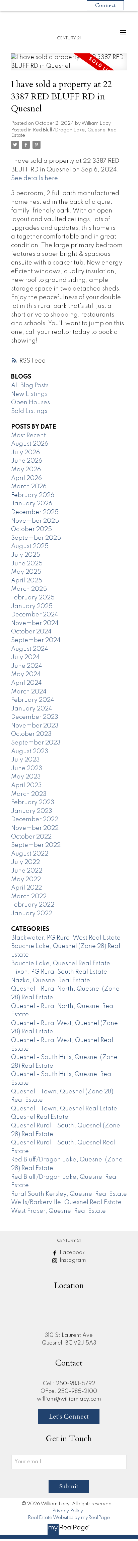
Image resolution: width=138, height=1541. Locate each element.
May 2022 (26, 880)
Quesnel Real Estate (39, 1117)
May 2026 (26, 470)
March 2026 (29, 487)
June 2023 (26, 768)
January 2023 (31, 811)
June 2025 (27, 564)
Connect (105, 5)
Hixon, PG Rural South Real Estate (59, 972)
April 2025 (26, 581)
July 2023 (25, 760)
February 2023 (32, 803)
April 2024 (26, 683)
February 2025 (33, 598)
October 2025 (31, 529)
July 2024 (25, 657)
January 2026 (31, 504)
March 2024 (29, 692)
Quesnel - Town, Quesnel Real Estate (64, 1109)
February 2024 (32, 700)
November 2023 (35, 726)
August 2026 (29, 444)
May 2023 (26, 777)
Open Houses (30, 403)
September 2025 (36, 538)
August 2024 (29, 649)
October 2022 (31, 837)
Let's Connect (69, 1416)
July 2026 (25, 453)
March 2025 (29, 589)
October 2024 (31, 632)
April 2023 (26, 786)
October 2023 (31, 734)
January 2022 (31, 914)
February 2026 (32, 495)
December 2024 (34, 615)
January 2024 (31, 709)
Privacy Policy (67, 1511)
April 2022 (26, 888)
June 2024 (26, 666)
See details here (34, 178)
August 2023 (29, 751)
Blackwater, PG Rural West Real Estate (66, 938)
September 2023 (36, 743)
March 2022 (29, 897)
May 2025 (26, 572)
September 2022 (36, 845)
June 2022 (26, 871)
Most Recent (28, 436)
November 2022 (35, 828)
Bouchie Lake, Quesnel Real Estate (60, 964)
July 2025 (25, 555)
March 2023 (29, 794)
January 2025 (32, 606)
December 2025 (35, 512)
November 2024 (35, 623)
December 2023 (34, 717)
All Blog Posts (30, 386)
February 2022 (32, 905)
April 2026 (26, 478)
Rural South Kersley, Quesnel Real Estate (69, 1194)
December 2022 (34, 820)
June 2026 (26, 461)
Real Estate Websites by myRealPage (69, 1517)
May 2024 (26, 674)
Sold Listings (29, 411)
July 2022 (25, 862)
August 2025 (30, 546)
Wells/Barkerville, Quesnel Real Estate (66, 1202)
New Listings (29, 394)
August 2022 (29, 854)
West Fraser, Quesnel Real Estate (58, 1211)
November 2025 (35, 521)
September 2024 (36, 640)
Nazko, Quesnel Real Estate (50, 981)
